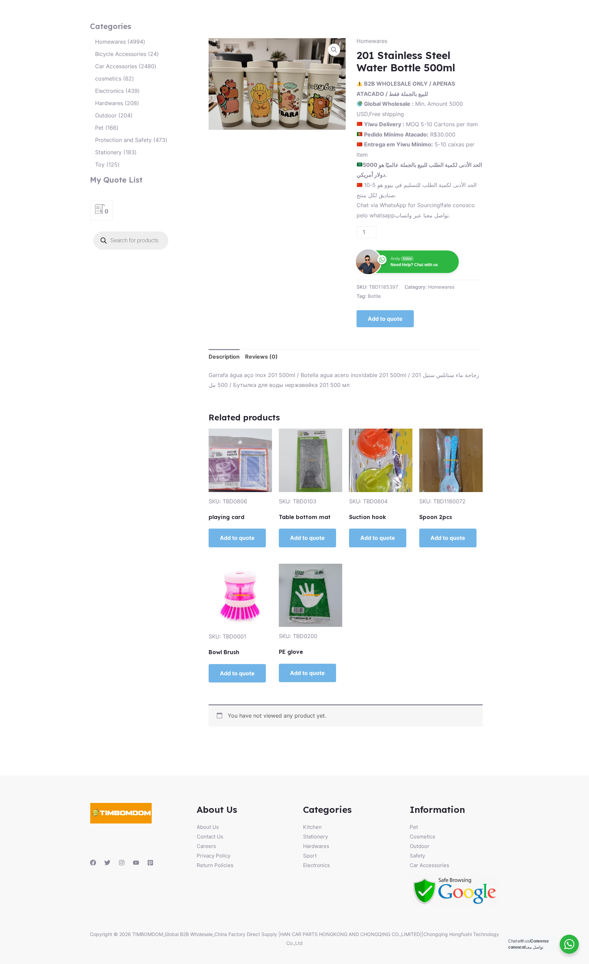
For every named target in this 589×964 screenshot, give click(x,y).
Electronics (316, 865)
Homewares (372, 41)
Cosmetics (422, 836)
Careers (206, 846)
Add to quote (385, 318)
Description (224, 356)
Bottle (374, 296)
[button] (334, 50)
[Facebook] (93, 863)
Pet (414, 827)
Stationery (315, 836)
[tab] (224, 357)
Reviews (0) (261, 356)
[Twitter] (107, 863)
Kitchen (312, 827)
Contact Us (210, 836)
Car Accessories (429, 865)
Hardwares (316, 846)
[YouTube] (136, 863)
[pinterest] (150, 863)
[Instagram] (122, 863)
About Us (208, 827)
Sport (310, 855)
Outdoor (419, 846)
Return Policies (215, 865)
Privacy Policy (213, 855)
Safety (417, 855)
